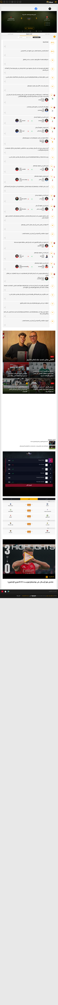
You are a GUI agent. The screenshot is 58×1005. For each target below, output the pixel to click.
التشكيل (20, 37)
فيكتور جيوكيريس (47, 23)
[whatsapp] (20, 2)
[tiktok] (17, 2)
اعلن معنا (18, 595)
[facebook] (4, 2)
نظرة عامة (47, 34)
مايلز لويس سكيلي (40, 209)
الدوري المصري (52, 501)
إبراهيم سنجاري (22, 169)
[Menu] (56, 2)
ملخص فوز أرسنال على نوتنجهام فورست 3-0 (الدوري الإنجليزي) (30, 582)
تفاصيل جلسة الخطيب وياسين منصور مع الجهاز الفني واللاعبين (17, 374)
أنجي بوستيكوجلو (9, 20)
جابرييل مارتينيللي (40, 130)
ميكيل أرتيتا (45, 20)
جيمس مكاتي (41, 179)
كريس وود (21, 256)
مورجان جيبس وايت (23, 179)
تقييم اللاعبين (10, 34)
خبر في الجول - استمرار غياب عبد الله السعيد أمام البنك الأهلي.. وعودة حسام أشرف (42, 389)
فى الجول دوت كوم (50, 595)
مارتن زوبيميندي (47, 22)
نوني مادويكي (21, 130)
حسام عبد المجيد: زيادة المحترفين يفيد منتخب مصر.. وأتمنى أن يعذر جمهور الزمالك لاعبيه (43, 373)
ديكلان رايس (41, 198)
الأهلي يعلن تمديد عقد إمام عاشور (40, 360)
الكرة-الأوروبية (51, 576)
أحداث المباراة (29, 34)
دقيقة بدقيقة (36, 37)
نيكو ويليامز (42, 141)
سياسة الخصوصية (25, 595)
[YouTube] (15, 2)
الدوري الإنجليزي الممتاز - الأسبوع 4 (29, 14)
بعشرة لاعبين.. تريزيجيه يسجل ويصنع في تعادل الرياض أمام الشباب (17, 389)
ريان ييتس (42, 169)
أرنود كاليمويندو (41, 266)
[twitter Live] (9, 2)
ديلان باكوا (42, 256)
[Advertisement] (29, 416)
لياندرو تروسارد (41, 99)
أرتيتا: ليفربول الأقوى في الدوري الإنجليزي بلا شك (39, 441)
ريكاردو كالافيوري (22, 209)
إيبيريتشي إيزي (22, 120)
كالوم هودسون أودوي (23, 266)
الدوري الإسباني (52, 520)
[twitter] (7, 2)
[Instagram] (12, 2)
